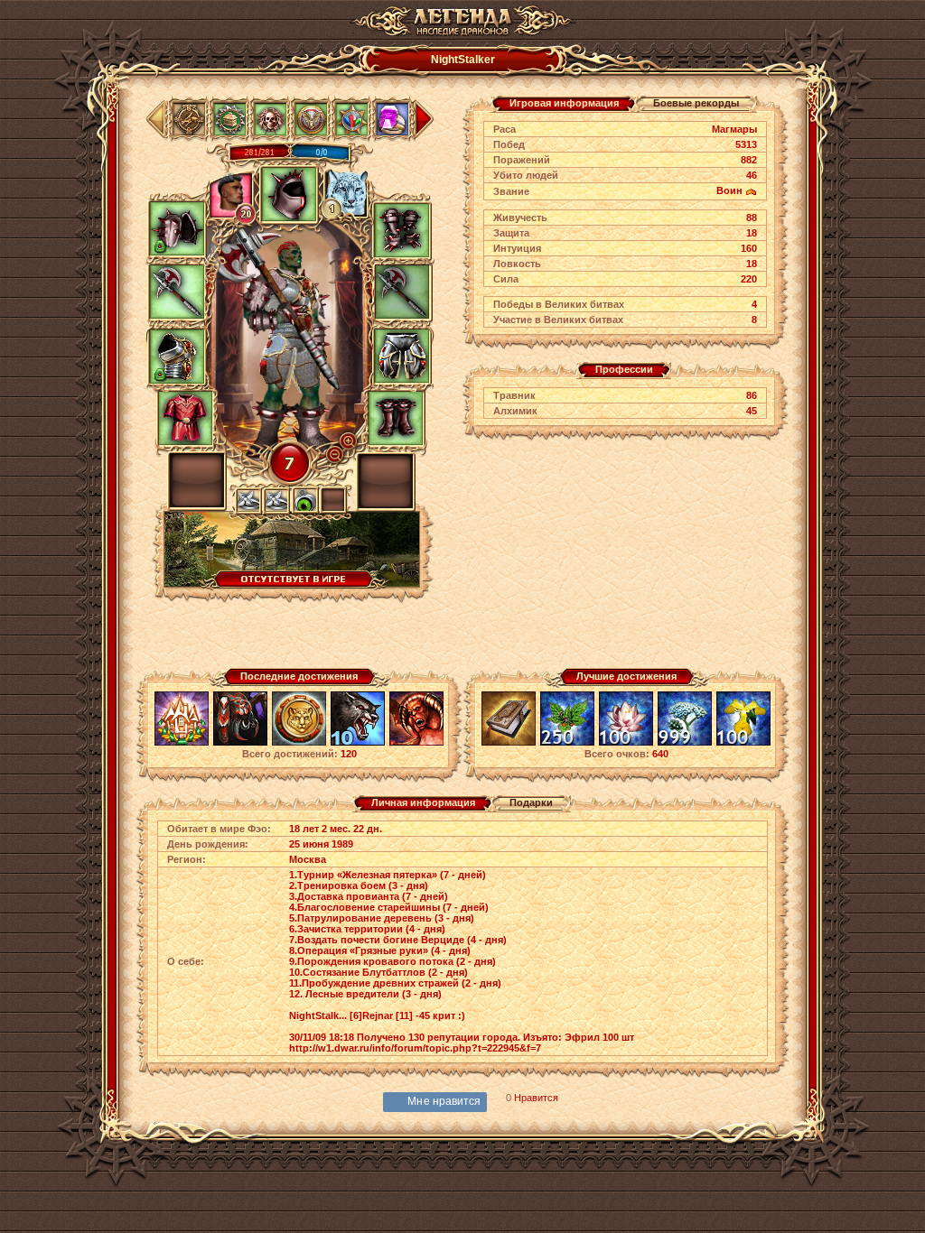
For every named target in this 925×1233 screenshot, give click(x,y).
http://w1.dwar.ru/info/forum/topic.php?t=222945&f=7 (415, 1048)
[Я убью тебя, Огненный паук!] (240, 742)
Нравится (536, 1097)
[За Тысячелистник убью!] (685, 742)
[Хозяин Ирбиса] (299, 742)
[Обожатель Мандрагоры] (567, 742)
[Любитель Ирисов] (743, 742)
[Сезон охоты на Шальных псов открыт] (358, 742)
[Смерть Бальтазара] (416, 742)
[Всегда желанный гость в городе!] (182, 742)
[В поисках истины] (509, 742)
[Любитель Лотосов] (626, 742)
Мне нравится (444, 1101)
